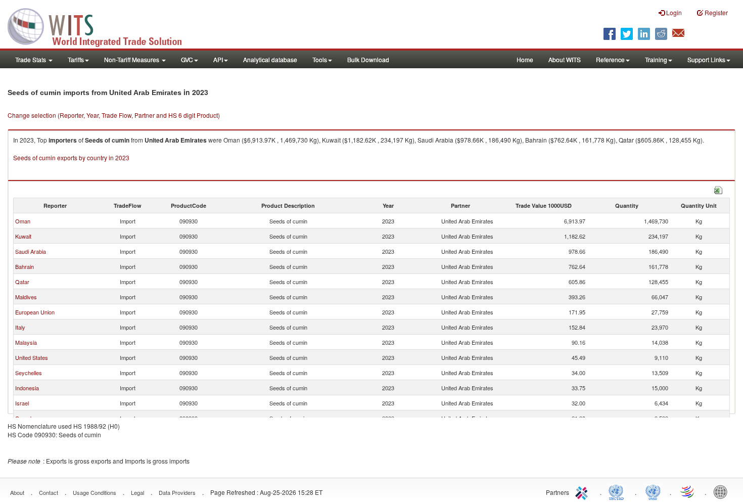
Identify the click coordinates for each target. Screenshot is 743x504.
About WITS (564, 59)
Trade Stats (31, 59)
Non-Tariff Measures (132, 59)
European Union (35, 312)
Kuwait (23, 236)
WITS (101, 25)
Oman (22, 221)
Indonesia (27, 388)
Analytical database (270, 59)
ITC (583, 491)
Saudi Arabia (30, 251)
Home (525, 59)
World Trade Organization (688, 491)
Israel (22, 403)
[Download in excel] (718, 189)
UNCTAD (618, 491)
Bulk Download (368, 59)
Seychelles (28, 373)
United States (31, 357)
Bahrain (24, 266)
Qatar (22, 282)
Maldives (26, 297)
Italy (20, 327)
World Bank (723, 491)
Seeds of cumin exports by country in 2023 (71, 157)
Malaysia (26, 342)
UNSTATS (653, 491)
